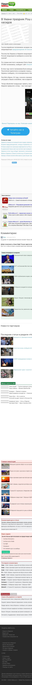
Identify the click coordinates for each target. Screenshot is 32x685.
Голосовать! (5, 552)
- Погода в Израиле (7, 648)
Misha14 (3, 587)
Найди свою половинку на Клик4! (18, 198)
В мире (12, 9)
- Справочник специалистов (10, 636)
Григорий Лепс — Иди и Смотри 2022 (20, 403)
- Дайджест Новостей (8, 634)
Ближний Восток (21, 9)
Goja (2, 565)
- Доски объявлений (7, 644)
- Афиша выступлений (8, 646)
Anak (2, 567)
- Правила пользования (8, 665)
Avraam (3, 579)
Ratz (4, 237)
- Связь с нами (6, 658)
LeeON (3, 577)
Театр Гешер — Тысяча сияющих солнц (20, 386)
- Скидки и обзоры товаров (10, 650)
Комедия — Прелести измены (17, 391)
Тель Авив (19, 13)
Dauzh (3, 575)
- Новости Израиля (7, 631)
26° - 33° (27, 13)
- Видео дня (5, 633)
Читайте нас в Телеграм (16, 131)
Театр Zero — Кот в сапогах (17, 396)
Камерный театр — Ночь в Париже (19, 401)
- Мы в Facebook (6, 660)
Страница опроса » (7, 558)
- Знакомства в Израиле (9, 642)
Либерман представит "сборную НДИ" (20, 584)
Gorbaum (4, 582)
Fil (2, 572)
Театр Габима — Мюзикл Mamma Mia (19, 388)
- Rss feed (4, 661)
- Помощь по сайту (7, 667)
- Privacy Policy (6, 663)
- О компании (5, 656)
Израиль (4, 9)
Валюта (4, 13)
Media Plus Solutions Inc (25, 680)
